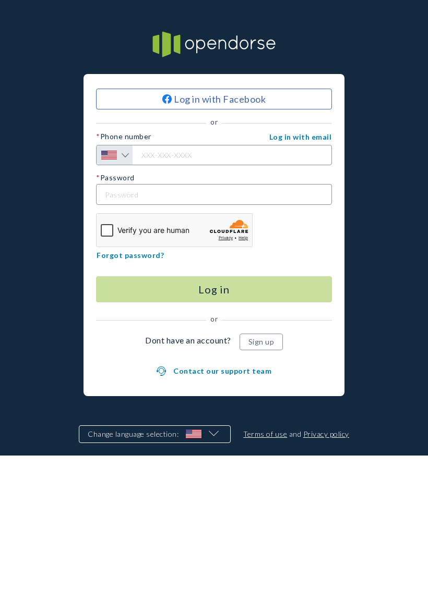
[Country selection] (115, 155)
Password (117, 178)
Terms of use (265, 433)
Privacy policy (326, 433)
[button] (300, 137)
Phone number (125, 136)
